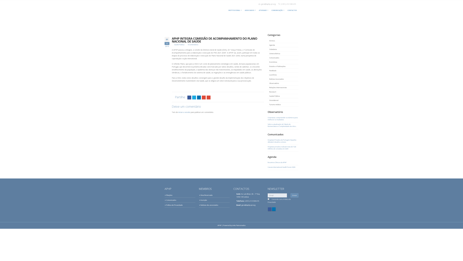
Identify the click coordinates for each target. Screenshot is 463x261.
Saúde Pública (179, 45)
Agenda (272, 45)
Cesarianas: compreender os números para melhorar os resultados (283, 119)
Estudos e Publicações (277, 66)
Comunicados (274, 58)
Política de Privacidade (174, 205)
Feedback (272, 70)
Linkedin (274, 209)
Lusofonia (273, 75)
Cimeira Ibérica (274, 53)
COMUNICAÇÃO (277, 10)
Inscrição (204, 200)
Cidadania (273, 49)
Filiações (169, 195)
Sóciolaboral (273, 100)
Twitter (194, 97)
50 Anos (272, 41)
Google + (204, 97)
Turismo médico (275, 104)
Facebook (189, 97)
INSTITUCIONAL (234, 10)
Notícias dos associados (209, 205)
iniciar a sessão (184, 112)
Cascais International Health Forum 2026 (281, 167)
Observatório (274, 83)
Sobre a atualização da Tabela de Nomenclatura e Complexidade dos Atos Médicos (282, 125)
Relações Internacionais (278, 87)
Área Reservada (206, 195)
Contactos (292, 10)
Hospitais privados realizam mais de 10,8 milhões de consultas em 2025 (282, 148)
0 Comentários (193, 45)
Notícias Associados (276, 79)
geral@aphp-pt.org (268, 4)
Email (209, 97)
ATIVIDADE (263, 10)
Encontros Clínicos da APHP (277, 162)
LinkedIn (199, 97)
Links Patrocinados (239, 225)
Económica (273, 62)
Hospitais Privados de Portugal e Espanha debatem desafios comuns (282, 141)
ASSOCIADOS (249, 10)
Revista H (272, 92)
